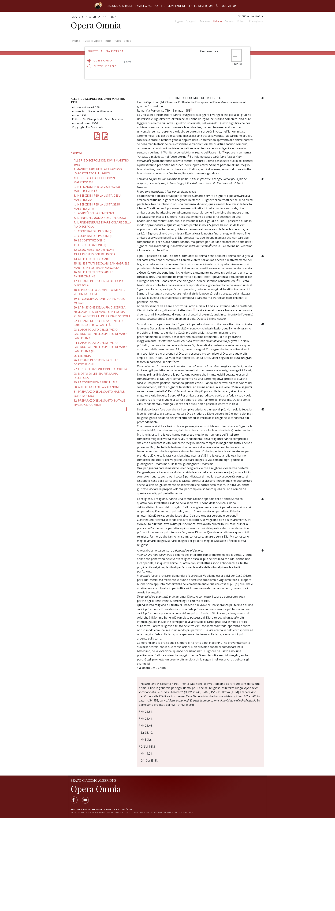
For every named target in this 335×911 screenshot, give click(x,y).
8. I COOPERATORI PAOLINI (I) (93, 231)
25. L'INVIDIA (82, 356)
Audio (117, 41)
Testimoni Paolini (173, 6)
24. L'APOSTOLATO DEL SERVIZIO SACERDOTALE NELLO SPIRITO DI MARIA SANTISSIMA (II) (100, 347)
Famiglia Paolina (146, 6)
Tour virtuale (229, 6)
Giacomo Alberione (120, 6)
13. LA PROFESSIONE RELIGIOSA (94, 254)
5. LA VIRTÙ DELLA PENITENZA (94, 213)
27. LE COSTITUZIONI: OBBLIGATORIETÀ (100, 369)
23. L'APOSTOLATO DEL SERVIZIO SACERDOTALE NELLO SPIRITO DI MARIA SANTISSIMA (100, 334)
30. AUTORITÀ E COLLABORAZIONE (97, 387)
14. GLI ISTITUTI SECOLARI (91, 259)
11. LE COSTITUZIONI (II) (90, 245)
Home (76, 41)
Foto (108, 41)
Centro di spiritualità (203, 6)
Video (127, 41)
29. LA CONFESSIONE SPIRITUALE (95, 382)
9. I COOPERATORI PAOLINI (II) (93, 236)
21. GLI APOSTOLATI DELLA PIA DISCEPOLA (102, 316)
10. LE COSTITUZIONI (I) (89, 240)
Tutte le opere (105, 66)
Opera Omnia (96, 25)
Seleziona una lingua (250, 16)
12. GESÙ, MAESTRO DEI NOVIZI (94, 250)
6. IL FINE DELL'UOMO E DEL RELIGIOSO (100, 218)
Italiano (217, 21)
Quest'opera (103, 60)
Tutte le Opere (92, 41)
